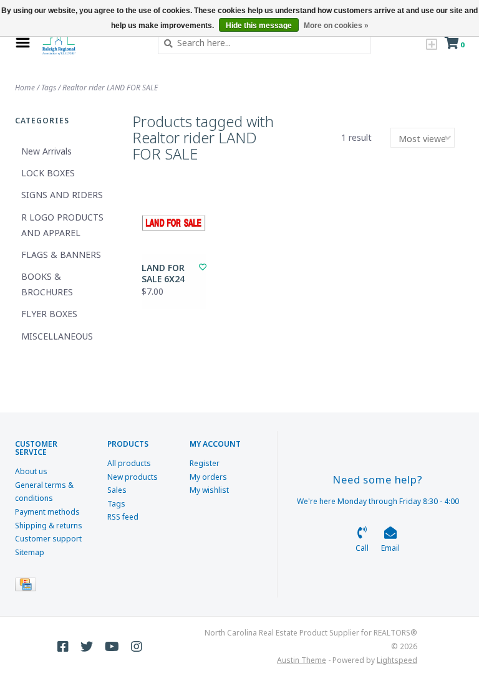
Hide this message (259, 25)
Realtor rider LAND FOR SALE (110, 87)
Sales (117, 490)
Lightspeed (397, 660)
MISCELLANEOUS (57, 336)
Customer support (48, 538)
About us (31, 471)
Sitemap (29, 552)
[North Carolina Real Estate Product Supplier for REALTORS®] (90, 43)
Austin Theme (301, 660)
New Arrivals (46, 151)
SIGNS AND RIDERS (62, 195)
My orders (208, 477)
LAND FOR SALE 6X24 (163, 273)
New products (132, 477)
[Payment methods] (28, 587)
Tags (48, 87)
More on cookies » (336, 25)
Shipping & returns (48, 525)
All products (129, 463)
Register (205, 463)
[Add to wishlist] (202, 267)
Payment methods (47, 512)
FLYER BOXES (49, 314)
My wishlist (209, 490)
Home (25, 87)
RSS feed (122, 517)
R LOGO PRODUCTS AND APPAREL (62, 225)
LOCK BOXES (48, 173)
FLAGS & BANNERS (61, 254)
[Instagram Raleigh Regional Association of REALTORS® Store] (136, 646)
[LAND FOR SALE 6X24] (174, 222)
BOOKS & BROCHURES (47, 284)
